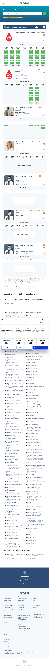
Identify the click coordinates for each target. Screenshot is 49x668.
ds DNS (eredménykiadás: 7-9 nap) (13, 426)
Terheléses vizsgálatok (32, 499)
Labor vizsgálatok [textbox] (9, 10)
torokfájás (15, 652)
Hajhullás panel (9, 492)
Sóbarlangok (20, 609)
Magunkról (20, 631)
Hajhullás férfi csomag (11, 489)
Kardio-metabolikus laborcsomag (34, 312)
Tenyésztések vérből (31, 497)
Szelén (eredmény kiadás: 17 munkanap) (35, 475)
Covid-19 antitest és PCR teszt (12, 377)
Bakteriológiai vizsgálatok (11, 356)
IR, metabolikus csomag (11, 540)
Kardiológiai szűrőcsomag (32, 310)
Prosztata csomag (31, 436)
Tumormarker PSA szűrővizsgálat (34, 515)
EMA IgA (8, 445)
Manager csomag (31, 362)
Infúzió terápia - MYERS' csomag (13, 532)
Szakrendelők (6, 622)
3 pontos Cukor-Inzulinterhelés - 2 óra (16, 17)
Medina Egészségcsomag (32, 365)
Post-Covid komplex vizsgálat (33, 431)
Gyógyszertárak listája (22, 598)
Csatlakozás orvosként (8, 636)
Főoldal (6, 286)
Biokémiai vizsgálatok (10, 362)
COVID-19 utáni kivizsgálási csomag (13, 389)
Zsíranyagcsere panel (31, 546)
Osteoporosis (30, 409)
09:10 (37, 58)
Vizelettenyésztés (31, 542)
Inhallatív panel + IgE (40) (11, 537)
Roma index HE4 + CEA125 (32, 439)
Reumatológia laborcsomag (33, 438)
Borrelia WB (8, 363)
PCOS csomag (30, 421)
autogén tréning (7, 653)
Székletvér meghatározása (32, 472)
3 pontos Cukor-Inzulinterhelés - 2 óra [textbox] (13, 13)
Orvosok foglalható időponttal (9, 605)
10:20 (18, 60)
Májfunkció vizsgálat (31, 360)
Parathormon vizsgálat (32, 415)
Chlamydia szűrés (10, 372)
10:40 (18, 62)
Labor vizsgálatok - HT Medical (24, 176)
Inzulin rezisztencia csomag (12, 538)
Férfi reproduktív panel (11, 464)
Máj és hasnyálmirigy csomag (33, 359)
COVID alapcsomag (10, 397)
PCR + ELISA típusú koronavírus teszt (35, 422)
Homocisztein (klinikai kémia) (12, 514)
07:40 (6, 55)
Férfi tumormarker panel (11, 465)
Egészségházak (21, 607)
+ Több (6, 65)
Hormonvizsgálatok (10, 515)
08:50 (37, 55)
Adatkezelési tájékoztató (22, 626)
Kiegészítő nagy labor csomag (33, 313)
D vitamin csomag (10, 427)
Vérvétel (29, 534)
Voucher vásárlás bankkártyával (38, 614)
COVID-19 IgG (9, 381)
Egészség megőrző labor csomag (13, 433)
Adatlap (25, 40)
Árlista (18, 40)
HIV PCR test (9, 512)
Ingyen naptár (6, 646)
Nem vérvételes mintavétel (33, 385)
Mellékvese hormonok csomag (33, 366)
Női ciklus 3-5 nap (31, 392)
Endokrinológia (9, 303)
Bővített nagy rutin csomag (12, 365)
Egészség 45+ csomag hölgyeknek (13, 432)
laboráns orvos (5, 17)
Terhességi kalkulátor (36, 602)
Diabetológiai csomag (11, 423)
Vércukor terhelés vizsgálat (33, 528)
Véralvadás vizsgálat (31, 527)
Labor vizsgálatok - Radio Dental (25, 70)
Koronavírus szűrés (7, 600)
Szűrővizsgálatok (7, 603)
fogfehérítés (10, 652)
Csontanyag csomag (10, 417)
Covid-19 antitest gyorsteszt (12, 378)
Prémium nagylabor (31, 434)
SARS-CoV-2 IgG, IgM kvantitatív (34, 452)
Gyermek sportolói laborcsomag (13, 481)
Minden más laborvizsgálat (33, 371)
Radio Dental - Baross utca (19, 36)
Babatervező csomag (10, 354)
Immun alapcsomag (10, 523)
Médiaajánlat (6, 641)
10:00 (18, 58)
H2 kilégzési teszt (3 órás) (11, 486)
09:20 (12, 60)
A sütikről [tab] (40, 322)
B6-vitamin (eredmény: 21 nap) (12, 353)
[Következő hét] (44, 44)
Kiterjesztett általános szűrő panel (34, 317)
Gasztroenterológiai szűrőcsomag (13, 472)
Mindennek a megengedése (40, 347)
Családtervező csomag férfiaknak (13, 412)
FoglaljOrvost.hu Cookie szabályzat (24, 628)
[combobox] (10, 10)
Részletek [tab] (24, 322)
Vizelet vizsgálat (30, 543)
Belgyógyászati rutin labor (11, 360)
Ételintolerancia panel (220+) (12, 453)
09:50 (37, 62)
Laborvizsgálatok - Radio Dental (25, 32)
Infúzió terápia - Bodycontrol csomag (14, 525)
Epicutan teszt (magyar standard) (13, 450)
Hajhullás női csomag (10, 490)
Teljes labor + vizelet (31, 494)
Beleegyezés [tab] (8, 322)
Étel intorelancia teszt (10, 456)
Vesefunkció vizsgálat (31, 537)
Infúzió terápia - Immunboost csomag (14, 528)
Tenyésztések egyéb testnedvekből (34, 496)
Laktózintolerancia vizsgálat (33, 353)
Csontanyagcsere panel (11, 415)
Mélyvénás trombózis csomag (33, 368)
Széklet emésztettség (31, 471)
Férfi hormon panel (10, 462)
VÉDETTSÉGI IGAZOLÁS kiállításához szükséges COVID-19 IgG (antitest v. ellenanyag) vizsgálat (35, 521)
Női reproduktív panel (31, 398)
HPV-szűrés (20, 613)
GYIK (33, 609)
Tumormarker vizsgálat (32, 517)
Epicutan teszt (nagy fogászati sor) (13, 451)
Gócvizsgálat (9, 479)
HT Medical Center (18, 180)
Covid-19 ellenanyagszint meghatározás (14, 380)
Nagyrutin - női (30, 383)
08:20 (6, 58)
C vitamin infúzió (9, 409)
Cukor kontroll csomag (11, 407)
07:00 (6, 50)
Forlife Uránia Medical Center (20, 215)
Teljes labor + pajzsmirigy (32, 493)
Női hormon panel (31, 397)
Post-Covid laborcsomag (32, 433)
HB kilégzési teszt (10, 500)
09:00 (6, 62)
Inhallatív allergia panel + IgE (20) (13, 535)
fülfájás (12, 653)
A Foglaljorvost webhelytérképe (9, 596)
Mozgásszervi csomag (32, 374)
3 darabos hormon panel (11, 315)
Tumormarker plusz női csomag (34, 514)
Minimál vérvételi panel (32, 373)
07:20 (6, 53)
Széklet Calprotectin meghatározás (34, 468)
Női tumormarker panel (32, 400)
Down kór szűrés (9, 424)
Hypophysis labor (10, 518)
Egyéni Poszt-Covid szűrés (11, 439)
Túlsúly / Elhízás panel (31, 511)
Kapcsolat (5, 634)
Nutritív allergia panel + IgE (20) (34, 404)
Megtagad (9, 347)
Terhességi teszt (30, 502)
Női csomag (29, 394)
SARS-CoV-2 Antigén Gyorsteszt (34, 445)
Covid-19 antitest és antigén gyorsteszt (14, 375)
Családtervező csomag (11, 410)
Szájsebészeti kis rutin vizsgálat (33, 461)
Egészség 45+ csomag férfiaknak (13, 430)
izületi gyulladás (32, 652)
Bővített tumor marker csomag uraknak (14, 369)
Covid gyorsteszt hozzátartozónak (13, 400)
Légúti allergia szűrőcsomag (33, 354)
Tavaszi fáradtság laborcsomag (33, 487)
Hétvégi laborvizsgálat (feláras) (12, 505)
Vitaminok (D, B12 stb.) (32, 540)
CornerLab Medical (18, 146)
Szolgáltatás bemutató (8, 639)
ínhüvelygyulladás (21, 652)
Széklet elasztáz (30, 469)
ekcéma (5, 652)
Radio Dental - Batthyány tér (20, 74)
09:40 (12, 62)
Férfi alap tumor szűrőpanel (12, 459)
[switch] (18, 343)
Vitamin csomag (30, 539)
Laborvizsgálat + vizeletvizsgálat (34, 351)
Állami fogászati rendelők (8, 617)
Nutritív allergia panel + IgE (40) (34, 406)
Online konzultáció (7, 598)
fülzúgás (27, 652)
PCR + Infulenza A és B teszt (33, 424)
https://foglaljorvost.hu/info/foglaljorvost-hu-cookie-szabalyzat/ (24, 335)
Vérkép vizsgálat (30, 532)
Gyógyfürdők (20, 602)
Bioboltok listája (21, 600)
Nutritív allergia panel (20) (32, 401)
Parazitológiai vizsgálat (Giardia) (34, 417)
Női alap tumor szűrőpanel (32, 389)
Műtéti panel (30, 378)
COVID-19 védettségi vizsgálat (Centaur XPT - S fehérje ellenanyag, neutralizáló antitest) (14, 392)
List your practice (7, 637)
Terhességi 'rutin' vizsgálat (32, 500)
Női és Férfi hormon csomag (33, 395)
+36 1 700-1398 (25, 579)
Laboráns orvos (13, 286)
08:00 (31, 58)
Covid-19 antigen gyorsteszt (12, 374)
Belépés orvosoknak (21, 624)
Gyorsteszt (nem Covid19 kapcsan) (13, 482)
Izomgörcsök (9, 541)
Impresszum (35, 607)
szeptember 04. (29, 165)
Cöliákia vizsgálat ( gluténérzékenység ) (14, 403)
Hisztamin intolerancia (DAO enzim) (13, 509)
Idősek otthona (21, 605)
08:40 (6, 60)
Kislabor (29, 315)
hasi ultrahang (17, 653)
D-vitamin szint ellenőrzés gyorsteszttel (14, 429)
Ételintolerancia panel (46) (11, 454)
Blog (33, 596)
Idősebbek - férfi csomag (11, 520)
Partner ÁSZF (35, 603)
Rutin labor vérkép (31, 441)
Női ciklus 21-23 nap (31, 390)
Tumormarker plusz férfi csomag (34, 512)
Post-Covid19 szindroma (32, 428)
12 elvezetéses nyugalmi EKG (12, 310)
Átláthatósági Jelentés (8, 643)
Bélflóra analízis (9, 357)
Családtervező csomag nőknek (12, 414)
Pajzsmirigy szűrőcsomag (32, 412)
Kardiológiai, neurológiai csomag (13, 546)
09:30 (37, 60)
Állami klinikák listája (7, 615)
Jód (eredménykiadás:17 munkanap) (13, 544)
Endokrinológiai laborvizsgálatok (13, 448)
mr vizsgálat (38, 652)
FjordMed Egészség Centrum (20, 112)
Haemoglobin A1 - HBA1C (11, 487)
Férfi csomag (9, 461)
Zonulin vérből (30, 545)
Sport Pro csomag (31, 456)
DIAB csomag (9, 421)
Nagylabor (29, 380)
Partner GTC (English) (36, 605)
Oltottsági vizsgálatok (32, 407)
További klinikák (7, 613)
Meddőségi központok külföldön (9, 602)
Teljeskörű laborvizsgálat (32, 491)
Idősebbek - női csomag (11, 522)
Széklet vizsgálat (30, 474)
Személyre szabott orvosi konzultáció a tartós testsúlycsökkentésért (22, 618)
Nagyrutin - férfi (30, 382)
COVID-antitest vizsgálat (11, 398)
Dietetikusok (6, 619)
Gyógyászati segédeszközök (9, 620)
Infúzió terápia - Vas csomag (12, 534)
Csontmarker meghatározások (12, 418)
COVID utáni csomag (10, 402)
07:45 (6, 125)
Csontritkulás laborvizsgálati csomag (14, 420)
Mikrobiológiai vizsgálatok (32, 370)
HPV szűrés (8, 517)
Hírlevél (34, 600)
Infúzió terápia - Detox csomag (12, 526)
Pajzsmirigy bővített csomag (33, 410)
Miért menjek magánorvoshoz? (23, 630)
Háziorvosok (20, 603)
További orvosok (7, 607)
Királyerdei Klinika (18, 250)
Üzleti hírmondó (35, 598)
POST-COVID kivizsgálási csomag (34, 430)
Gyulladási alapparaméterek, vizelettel (14, 484)
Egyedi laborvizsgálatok (11, 438)
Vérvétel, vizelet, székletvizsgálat (34, 535)
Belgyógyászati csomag (11, 359)
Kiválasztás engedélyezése (24, 347)
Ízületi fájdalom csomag (11, 543)
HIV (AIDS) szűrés (10, 511)
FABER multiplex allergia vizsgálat (13, 457)
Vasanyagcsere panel (31, 518)
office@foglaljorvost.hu (25, 583)
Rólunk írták (35, 612)
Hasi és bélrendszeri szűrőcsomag (13, 499)
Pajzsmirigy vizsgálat (31, 414)
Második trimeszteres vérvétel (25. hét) (35, 363)
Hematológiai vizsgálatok (11, 502)
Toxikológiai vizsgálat (31, 509)
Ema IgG (8, 447)
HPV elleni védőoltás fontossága (24, 615)
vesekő (43, 652)
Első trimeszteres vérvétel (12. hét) (13, 444)
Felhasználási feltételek (37, 610)
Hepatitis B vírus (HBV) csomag (13, 503)
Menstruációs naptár (22, 621)
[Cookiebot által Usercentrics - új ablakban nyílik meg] (42, 319)
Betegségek (20, 596)
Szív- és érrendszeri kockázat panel (34, 480)
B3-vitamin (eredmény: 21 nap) (12, 351)
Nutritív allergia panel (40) (32, 403)
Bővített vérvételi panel (11, 371)
